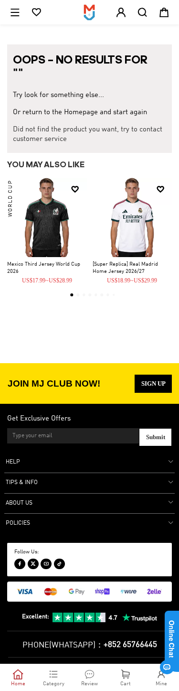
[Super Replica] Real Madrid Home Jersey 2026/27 (125, 267)
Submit (155, 437)
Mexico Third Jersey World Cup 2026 (43, 267)
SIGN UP (153, 383)
